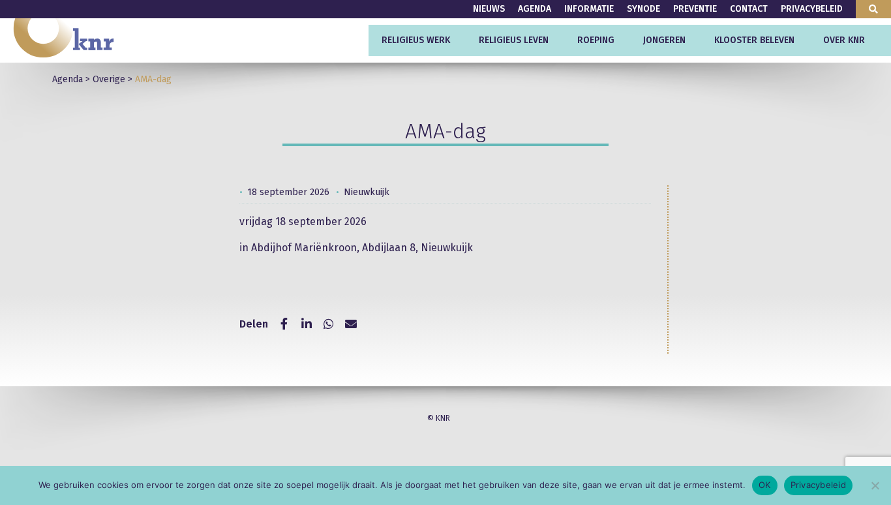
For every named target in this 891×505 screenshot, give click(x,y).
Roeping (595, 40)
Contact (749, 8)
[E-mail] (351, 324)
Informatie (589, 8)
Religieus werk (416, 40)
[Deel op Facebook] (284, 324)
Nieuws (489, 8)
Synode (643, 8)
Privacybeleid (812, 8)
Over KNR (844, 40)
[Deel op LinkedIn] (306, 324)
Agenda (534, 8)
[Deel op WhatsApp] (329, 324)
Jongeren (664, 40)
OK (765, 485)
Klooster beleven (754, 40)
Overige (109, 79)
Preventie (695, 8)
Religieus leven (514, 40)
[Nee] (874, 485)
